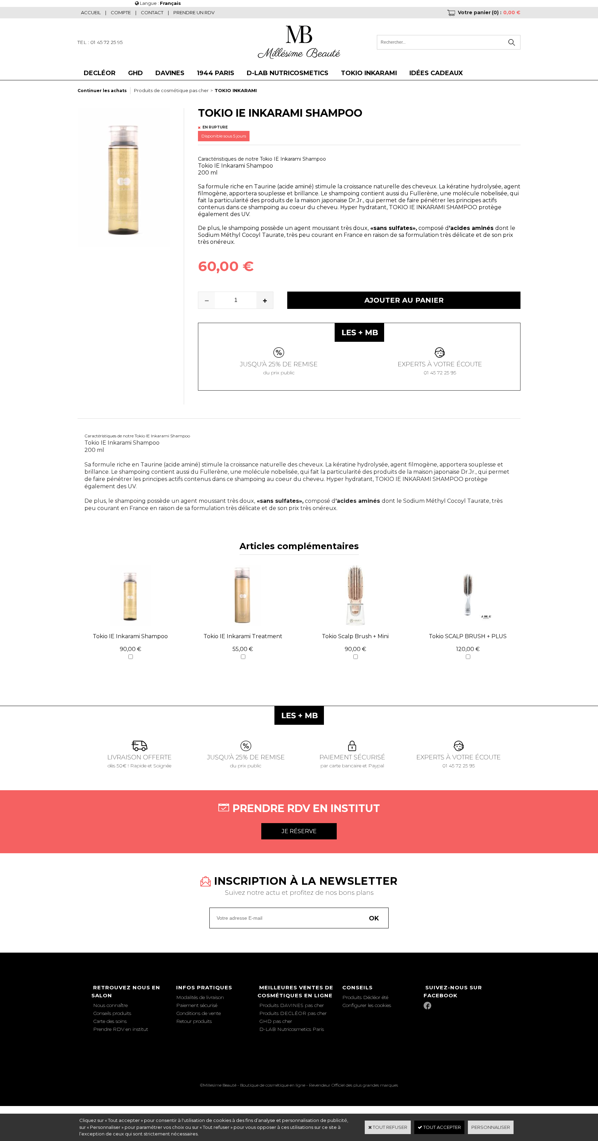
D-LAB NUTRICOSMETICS (287, 73)
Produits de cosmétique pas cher (171, 90)
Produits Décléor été (365, 997)
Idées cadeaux (436, 73)
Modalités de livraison (200, 997)
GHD (135, 73)
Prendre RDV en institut (120, 1029)
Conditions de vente (198, 1013)
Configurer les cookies (366, 1005)
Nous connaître (110, 1005)
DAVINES (169, 73)
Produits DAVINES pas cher (291, 1005)
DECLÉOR (100, 73)
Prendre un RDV (194, 12)
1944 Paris (215, 73)
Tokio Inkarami (369, 73)
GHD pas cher (275, 1021)
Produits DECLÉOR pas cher (293, 1013)
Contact (152, 12)
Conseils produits (112, 1013)
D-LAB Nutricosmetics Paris (291, 1029)
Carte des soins (110, 1021)
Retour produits (194, 1021)
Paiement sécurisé (196, 1005)
